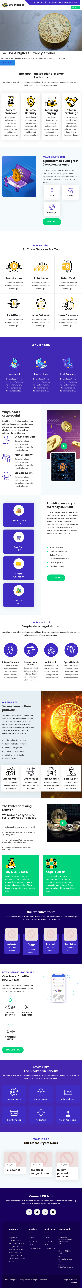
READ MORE (7, 62)
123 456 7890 (53, 2)
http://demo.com (66, 1267)
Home (33, 1237)
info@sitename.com (65, 1260)
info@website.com (69, 2)
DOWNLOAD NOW (13, 1050)
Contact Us (36, 1248)
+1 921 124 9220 (65, 1252)
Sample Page (33, 1243)
